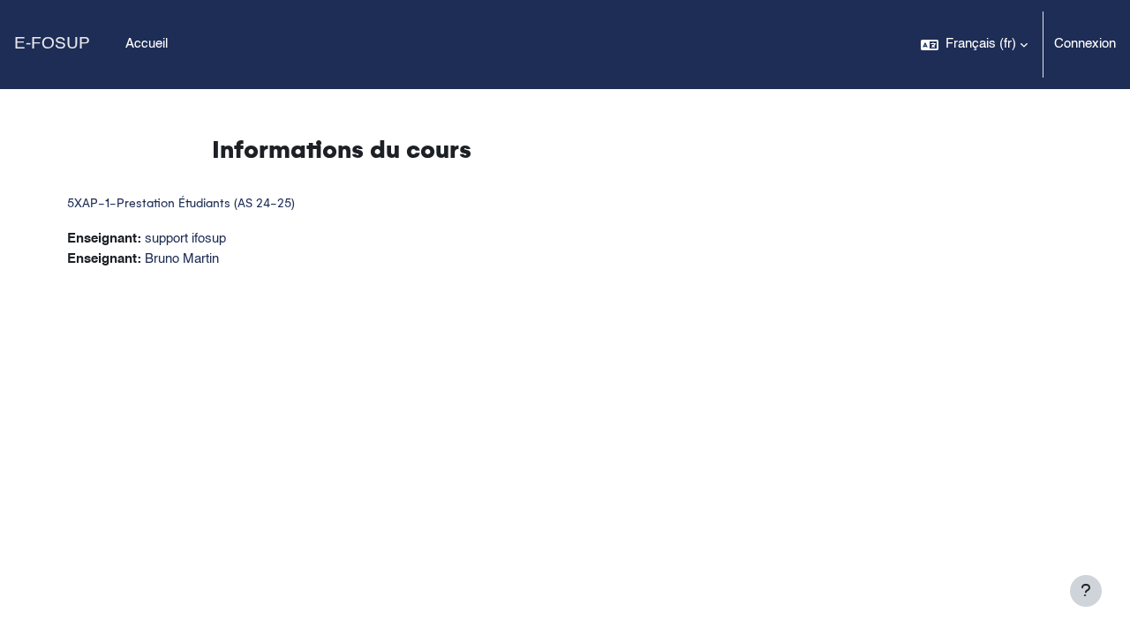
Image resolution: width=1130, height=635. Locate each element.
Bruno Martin (182, 258)
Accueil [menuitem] (146, 43)
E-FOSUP (52, 44)
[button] (974, 44)
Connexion (1085, 43)
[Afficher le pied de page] (1086, 591)
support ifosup (185, 238)
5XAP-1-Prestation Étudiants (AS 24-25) (181, 203)
